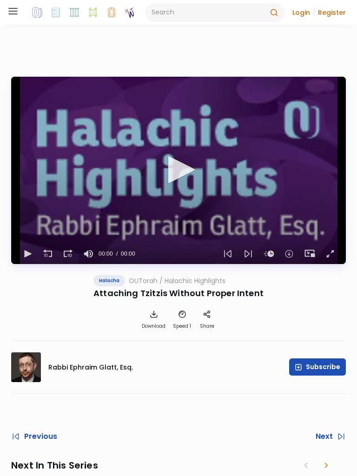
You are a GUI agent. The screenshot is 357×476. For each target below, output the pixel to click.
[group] (88, 254)
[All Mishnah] (55, 12)
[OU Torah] (37, 12)
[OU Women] (130, 12)
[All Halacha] (74, 12)
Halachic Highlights (195, 280)
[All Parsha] (93, 12)
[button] (301, 12)
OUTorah (143, 281)
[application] (178, 170)
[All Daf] (111, 12)
